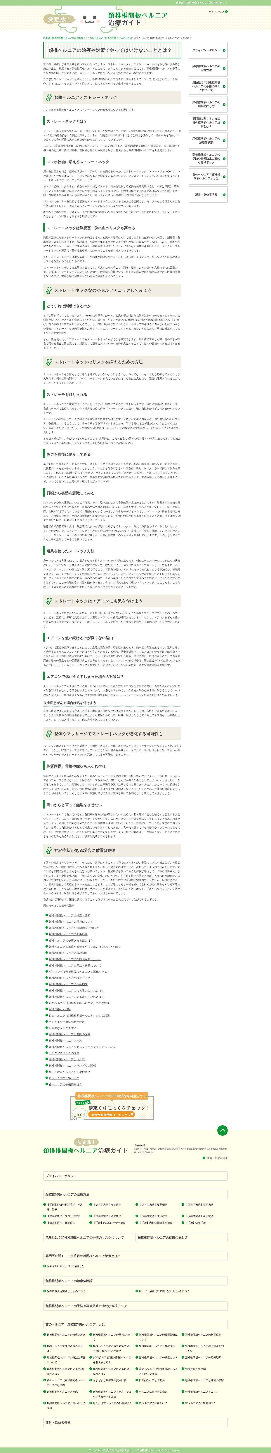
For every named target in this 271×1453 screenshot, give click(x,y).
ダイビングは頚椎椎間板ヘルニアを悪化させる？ (79, 971)
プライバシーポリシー (206, 50)
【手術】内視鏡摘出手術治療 (156, 1222)
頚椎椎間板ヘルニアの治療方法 (206, 68)
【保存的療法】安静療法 (107, 1204)
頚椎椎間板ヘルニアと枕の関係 (68, 953)
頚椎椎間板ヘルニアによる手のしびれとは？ (76, 990)
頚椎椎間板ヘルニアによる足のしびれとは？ (76, 996)
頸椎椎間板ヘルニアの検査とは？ (69, 978)
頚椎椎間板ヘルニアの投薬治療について (74, 928)
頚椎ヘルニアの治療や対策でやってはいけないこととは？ (85, 946)
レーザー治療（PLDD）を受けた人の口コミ (164, 1291)
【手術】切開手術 (195, 1222)
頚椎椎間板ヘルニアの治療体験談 (206, 140)
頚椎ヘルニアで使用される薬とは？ (71, 940)
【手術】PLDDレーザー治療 (109, 1222)
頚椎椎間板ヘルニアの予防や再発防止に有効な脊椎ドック (206, 158)
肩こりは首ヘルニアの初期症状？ (69, 1072)
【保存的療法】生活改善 (153, 1216)
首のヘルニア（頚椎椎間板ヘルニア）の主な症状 (79, 1003)
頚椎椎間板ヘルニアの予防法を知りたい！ (75, 959)
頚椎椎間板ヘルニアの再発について (71, 921)
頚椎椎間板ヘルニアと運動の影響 (69, 1034)
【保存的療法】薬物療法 (199, 1204)
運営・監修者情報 (206, 194)
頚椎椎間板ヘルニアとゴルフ (67, 1059)
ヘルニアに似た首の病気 (64, 1053)
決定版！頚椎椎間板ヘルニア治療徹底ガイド (202, 2)
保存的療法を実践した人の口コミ (66, 1291)
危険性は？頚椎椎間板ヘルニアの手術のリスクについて (206, 86)
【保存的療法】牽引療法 (199, 1216)
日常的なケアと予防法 (63, 1028)
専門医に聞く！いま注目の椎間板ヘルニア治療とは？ (206, 122)
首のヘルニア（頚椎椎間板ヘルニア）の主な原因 (79, 1015)
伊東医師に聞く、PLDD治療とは (66, 1266)
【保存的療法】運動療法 (61, 1222)
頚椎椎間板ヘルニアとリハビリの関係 (72, 1065)
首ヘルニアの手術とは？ (64, 1078)
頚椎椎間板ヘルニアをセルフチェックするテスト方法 (82, 1047)
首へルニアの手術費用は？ (65, 1084)
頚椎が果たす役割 (60, 1009)
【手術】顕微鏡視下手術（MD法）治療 (64, 1207)
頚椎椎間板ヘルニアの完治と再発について (75, 965)
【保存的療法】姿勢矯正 (153, 1204)
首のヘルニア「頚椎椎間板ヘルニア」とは (206, 176)
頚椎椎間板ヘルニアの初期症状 (68, 934)
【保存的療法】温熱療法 (107, 1216)
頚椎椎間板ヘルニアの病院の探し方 (206, 104)
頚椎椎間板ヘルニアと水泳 (65, 1040)
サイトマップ (216, 11)
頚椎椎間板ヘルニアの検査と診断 (69, 915)
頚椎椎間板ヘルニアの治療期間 (68, 984)
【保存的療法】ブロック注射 (63, 1216)
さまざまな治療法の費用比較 (67, 1022)
